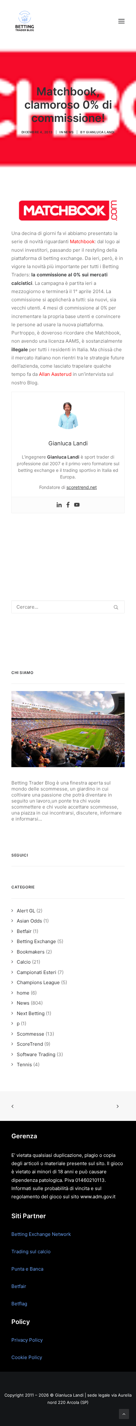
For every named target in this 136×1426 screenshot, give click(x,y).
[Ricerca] (68, 606)
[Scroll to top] (124, 1414)
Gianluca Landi (100, 132)
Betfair (18, 1286)
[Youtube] (77, 505)
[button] (121, 21)
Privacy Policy (27, 1340)
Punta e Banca (27, 1269)
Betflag (19, 1304)
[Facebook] (68, 505)
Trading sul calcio (31, 1252)
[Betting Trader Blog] (25, 21)
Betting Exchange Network (41, 1234)
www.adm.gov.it (97, 1197)
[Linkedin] (59, 505)
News (69, 132)
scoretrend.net (81, 487)
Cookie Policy (26, 1357)
